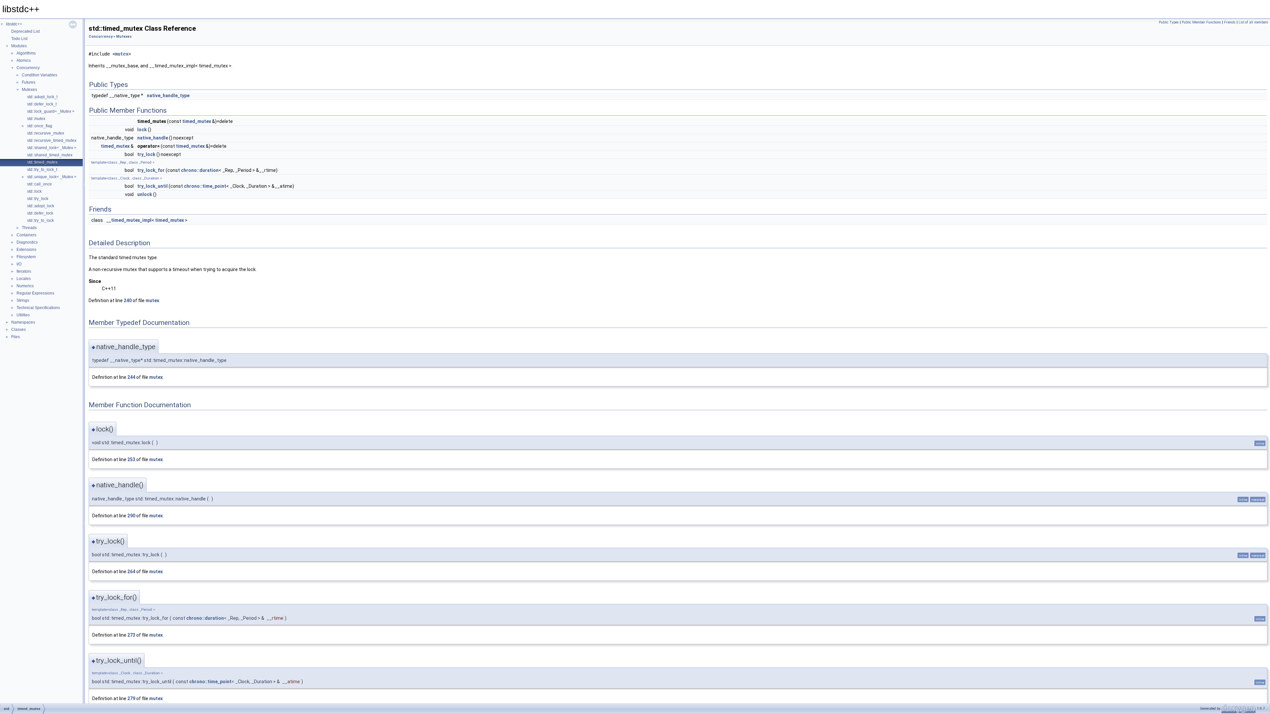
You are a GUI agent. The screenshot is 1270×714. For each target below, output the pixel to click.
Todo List (19, 38)
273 (131, 635)
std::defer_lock (40, 213)
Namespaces (23, 322)
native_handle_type (168, 95)
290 (131, 515)
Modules (19, 46)
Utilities (23, 315)
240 (128, 300)
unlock (144, 194)
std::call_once (39, 184)
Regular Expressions (35, 293)
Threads (29, 227)
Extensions (26, 249)
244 (131, 377)
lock (142, 129)
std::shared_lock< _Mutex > (51, 147)
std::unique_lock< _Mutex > (51, 177)
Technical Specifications (38, 307)
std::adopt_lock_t (42, 97)
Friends (1230, 22)
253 (131, 459)
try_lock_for (151, 170)
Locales (24, 278)
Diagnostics (27, 242)
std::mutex (36, 118)
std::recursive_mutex (45, 133)
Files (15, 337)
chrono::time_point (205, 186)
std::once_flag (39, 126)
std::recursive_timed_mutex (51, 140)
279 (131, 698)
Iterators (24, 271)
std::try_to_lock (40, 220)
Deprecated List (25, 31)
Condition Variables (39, 75)
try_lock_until (152, 186)
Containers (26, 235)
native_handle (152, 137)
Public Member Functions (1201, 22)
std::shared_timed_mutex (49, 155)
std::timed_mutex (42, 162)
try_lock (146, 154)
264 (131, 571)
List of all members (1253, 22)
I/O (19, 264)
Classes (18, 329)
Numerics (25, 286)
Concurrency (28, 67)
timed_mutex (196, 121)
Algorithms (26, 53)
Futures (28, 82)
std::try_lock (37, 198)
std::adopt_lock (40, 206)
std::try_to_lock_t (42, 169)
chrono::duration (200, 170)
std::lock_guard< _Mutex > (50, 111)
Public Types (1169, 22)
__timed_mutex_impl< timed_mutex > (147, 220)
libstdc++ (14, 24)
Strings (23, 300)
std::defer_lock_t (42, 104)
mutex (121, 54)
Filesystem (26, 257)
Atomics (24, 60)
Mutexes (29, 89)
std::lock (34, 191)
